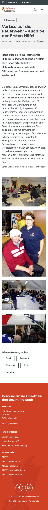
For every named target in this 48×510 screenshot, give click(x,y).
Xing (26, 365)
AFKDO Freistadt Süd (11, 461)
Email (8, 358)
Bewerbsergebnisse (10, 437)
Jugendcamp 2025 (10, 441)
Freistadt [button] (11, 2)
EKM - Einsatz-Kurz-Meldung (14, 445)
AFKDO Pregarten (10, 466)
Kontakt (12, 501)
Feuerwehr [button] (25, 2)
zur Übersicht (40, 41)
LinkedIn (10, 372)
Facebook (24, 358)
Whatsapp (10, 365)
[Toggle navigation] (42, 9)
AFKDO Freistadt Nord (12, 474)
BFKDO (5, 457)
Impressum (22, 501)
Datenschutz (34, 501)
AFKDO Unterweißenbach (13, 470)
